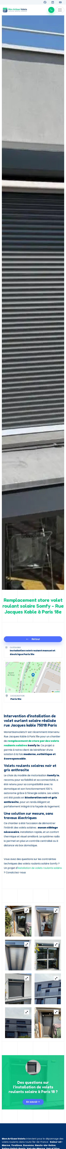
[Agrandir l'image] (26, 910)
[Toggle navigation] (60, 10)
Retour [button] (35, 639)
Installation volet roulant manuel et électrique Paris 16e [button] (32, 652)
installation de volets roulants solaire (40, 868)
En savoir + (33, 1102)
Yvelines (16, 1145)
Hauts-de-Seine (45, 1145)
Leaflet (57, 691)
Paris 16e (15, 699)
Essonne (28, 1145)
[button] (51, 10)
